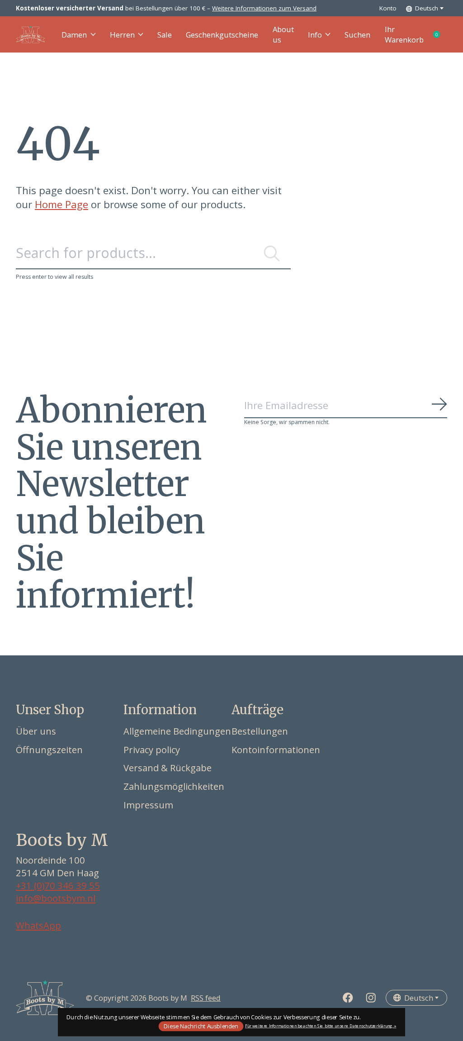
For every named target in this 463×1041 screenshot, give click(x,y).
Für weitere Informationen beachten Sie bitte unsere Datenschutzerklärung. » (321, 1026)
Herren (122, 34)
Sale (164, 34)
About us (283, 34)
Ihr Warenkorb (416, 34)
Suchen (357, 34)
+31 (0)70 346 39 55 (58, 885)
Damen (74, 34)
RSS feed (206, 998)
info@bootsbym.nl (55, 898)
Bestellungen (260, 731)
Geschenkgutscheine (222, 34)
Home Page (61, 204)
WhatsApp (38, 925)
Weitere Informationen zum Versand (264, 8)
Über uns (36, 731)
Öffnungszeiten (49, 749)
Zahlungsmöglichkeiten (173, 786)
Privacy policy (151, 749)
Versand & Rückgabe (167, 767)
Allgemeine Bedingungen (177, 731)
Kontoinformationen (276, 749)
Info (315, 34)
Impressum (148, 804)
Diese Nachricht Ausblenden (201, 1026)
